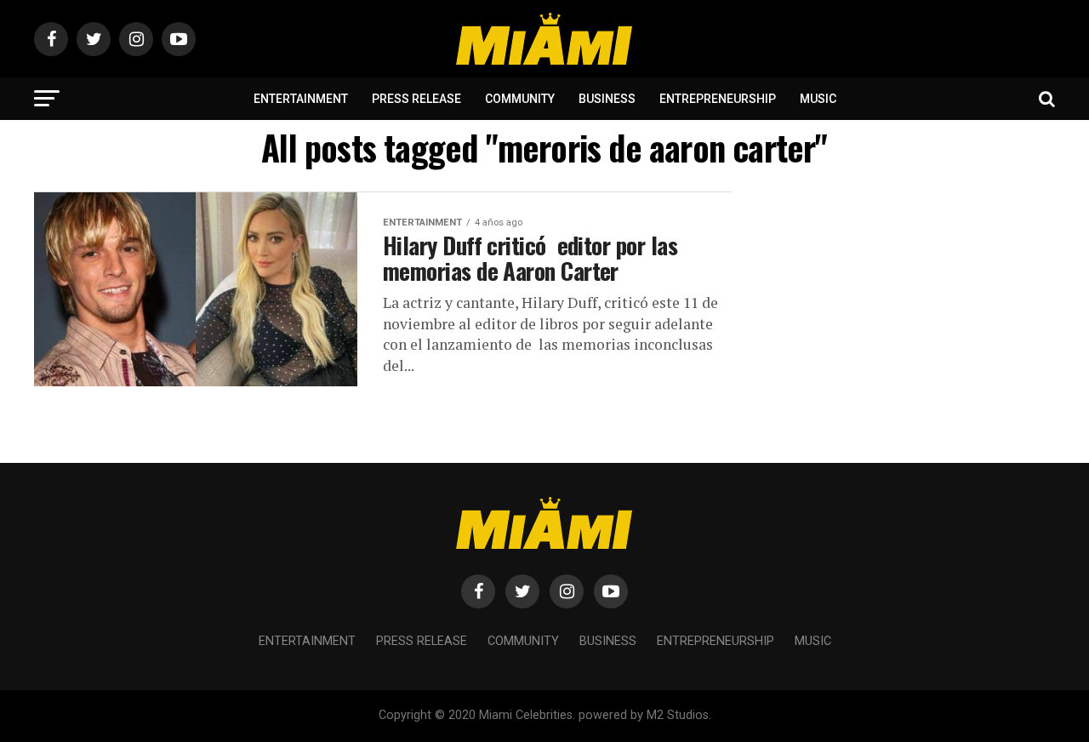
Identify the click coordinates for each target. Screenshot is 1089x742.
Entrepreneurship (717, 99)
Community (520, 99)
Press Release (416, 99)
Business (607, 99)
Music (818, 99)
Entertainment (301, 99)
